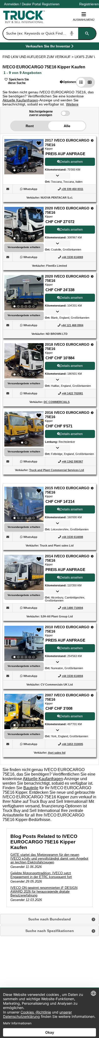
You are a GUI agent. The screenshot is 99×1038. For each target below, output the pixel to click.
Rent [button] (30, 126)
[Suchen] (87, 33)
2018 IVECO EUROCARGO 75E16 (67, 346)
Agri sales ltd (56, 752)
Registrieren (50, 4)
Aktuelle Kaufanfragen (20, 100)
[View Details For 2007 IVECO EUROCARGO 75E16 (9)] (24, 711)
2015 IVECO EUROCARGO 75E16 (67, 490)
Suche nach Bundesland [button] (49, 919)
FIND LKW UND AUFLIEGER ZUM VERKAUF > (39, 57)
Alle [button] (67, 126)
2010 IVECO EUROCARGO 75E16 (67, 629)
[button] (68, 82)
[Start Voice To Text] (72, 33)
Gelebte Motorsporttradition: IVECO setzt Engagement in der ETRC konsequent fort (41, 875)
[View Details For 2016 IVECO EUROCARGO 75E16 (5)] (24, 429)
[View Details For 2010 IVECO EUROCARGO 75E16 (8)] (24, 643)
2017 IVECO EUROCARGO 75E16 (67, 142)
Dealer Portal (31, 4)
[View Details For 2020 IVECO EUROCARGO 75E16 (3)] (24, 292)
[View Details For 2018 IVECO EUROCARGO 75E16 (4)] (24, 360)
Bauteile (30, 788)
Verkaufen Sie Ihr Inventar (48, 47)
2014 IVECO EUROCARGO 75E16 (67, 558)
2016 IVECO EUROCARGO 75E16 (67, 415)
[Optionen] (92, 140)
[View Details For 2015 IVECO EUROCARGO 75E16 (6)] (24, 504)
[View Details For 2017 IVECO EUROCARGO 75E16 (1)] (24, 156)
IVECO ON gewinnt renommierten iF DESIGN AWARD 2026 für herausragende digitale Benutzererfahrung (43, 891)
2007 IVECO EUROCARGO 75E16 (67, 697)
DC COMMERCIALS (57, 401)
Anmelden (11, 4)
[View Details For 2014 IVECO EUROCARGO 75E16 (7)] (24, 589)
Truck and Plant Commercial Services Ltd (56, 470)
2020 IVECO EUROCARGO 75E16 (67, 210)
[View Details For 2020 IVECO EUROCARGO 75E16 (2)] (24, 224)
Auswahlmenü (83, 19)
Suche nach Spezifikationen (49, 931)
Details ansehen (71, 161)
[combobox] (49, 33)
